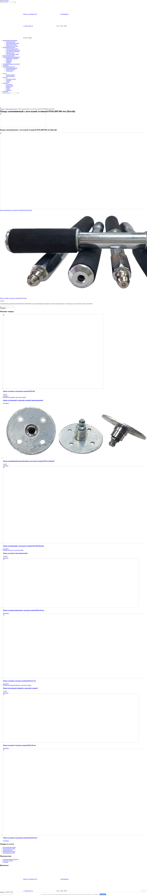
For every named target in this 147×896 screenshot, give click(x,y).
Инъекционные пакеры (9, 851)
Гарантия (5, 862)
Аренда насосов (10, 76)
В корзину (3, 308)
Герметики (9, 61)
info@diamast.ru (65, 14)
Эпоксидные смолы (11, 44)
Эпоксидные (9, 71)
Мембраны (9, 59)
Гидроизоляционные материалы (11, 57)
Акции (8, 81)
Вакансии (8, 90)
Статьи (8, 88)
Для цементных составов (12, 51)
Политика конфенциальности (11, 859)
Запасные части (10, 53)
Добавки (8, 62)
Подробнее (6, 403)
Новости (8, 87)
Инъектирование (10, 75)
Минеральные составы (12, 46)
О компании (9, 84)
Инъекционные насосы (9, 47)
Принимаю (102, 894)
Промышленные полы (9, 66)
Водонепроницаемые (11, 68)
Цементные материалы (12, 58)
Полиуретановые (10, 69)
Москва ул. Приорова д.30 (30, 14)
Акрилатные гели (10, 41)
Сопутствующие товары (12, 54)
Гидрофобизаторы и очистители (11, 64)
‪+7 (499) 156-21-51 (28, 26)
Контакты (5, 91)
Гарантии (8, 80)
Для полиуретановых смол (13, 50)
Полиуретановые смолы (12, 43)
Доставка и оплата (11, 79)
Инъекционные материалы (10, 40)
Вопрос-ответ (9, 86)
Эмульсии (5, 65)
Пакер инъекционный (9, 55)
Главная (2, 109)
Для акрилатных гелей (12, 48)
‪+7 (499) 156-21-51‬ (28, 891)
